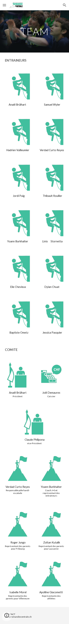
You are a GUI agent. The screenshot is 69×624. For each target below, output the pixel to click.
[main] (34, 31)
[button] (4, 5)
